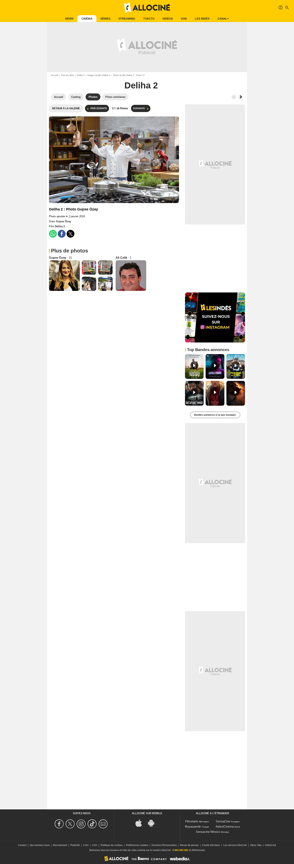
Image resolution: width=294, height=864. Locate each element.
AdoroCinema (225, 826)
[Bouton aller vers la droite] (240, 97)
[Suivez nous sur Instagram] (82, 823)
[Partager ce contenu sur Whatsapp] (53, 234)
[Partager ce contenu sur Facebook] (62, 234)
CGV (94, 845)
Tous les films (67, 75)
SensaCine (223, 821)
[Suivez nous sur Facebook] (60, 823)
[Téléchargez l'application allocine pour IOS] (141, 823)
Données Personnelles (164, 845)
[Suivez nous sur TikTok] (93, 823)
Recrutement (60, 845)
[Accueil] (147, 8)
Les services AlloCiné (235, 845)
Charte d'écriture (211, 845)
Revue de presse (189, 845)
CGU (86, 845)
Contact (22, 845)
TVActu (148, 18)
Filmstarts (191, 821)
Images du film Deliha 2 (98, 75)
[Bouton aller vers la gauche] (233, 97)
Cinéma (86, 18)
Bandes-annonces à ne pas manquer (215, 414)
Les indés (202, 18)
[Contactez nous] (104, 823)
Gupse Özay (63, 221)
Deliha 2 (81, 75)
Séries (105, 18)
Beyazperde (193, 826)
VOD (184, 18)
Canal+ (223, 18)
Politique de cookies (112, 845)
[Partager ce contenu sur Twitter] (70, 234)
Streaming (126, 18)
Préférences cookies (137, 845)
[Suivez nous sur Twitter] (71, 823)
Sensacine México (208, 831)
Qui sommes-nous (40, 845)
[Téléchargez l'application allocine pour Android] (153, 823)
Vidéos (167, 18)
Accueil (54, 75)
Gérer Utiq (255, 845)
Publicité (75, 845)
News (69, 18)
